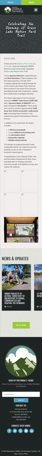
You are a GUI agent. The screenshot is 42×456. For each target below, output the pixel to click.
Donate (31, 2)
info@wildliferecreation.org (21, 417)
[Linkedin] (31, 431)
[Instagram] (20, 431)
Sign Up (10, 2)
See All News (21, 325)
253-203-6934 (21, 419)
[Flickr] (26, 431)
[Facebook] (9, 431)
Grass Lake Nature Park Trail (15, 71)
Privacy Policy (23, 454)
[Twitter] (15, 431)
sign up (21, 400)
